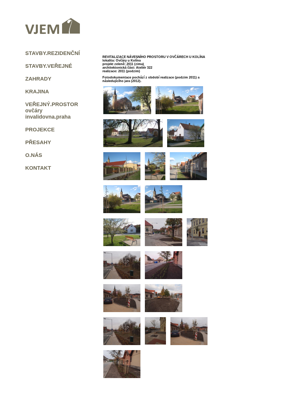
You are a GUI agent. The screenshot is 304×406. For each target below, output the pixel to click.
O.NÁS (33, 155)
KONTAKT (38, 168)
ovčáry (33, 111)
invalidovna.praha (48, 117)
